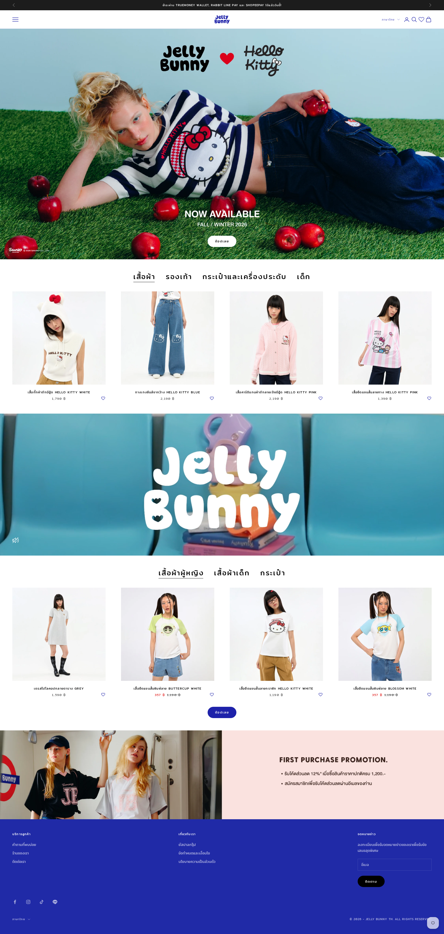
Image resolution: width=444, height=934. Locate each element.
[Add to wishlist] (103, 397)
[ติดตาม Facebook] (14, 901)
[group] (222, 774)
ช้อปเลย (222, 241)
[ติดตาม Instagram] (28, 901)
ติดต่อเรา (19, 861)
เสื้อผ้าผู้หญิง (181, 573)
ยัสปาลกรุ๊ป (187, 844)
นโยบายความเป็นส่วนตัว (197, 861)
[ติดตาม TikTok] (41, 901)
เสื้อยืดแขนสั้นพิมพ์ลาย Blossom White (385, 688)
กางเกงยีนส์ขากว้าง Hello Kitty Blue (167, 392)
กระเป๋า (272, 573)
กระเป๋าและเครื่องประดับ (244, 277)
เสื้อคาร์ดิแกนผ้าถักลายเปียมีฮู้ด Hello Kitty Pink (276, 392)
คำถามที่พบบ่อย (24, 844)
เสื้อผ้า (144, 277)
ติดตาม (371, 881)
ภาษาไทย (388, 19)
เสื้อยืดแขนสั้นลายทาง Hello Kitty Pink (385, 392)
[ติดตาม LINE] (55, 901)
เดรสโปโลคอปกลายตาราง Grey (59, 688)
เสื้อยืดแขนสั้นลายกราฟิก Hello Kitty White (276, 688)
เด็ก (304, 277)
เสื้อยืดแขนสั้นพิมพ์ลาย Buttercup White (167, 688)
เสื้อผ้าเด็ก (232, 573)
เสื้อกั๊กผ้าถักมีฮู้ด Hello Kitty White (59, 392)
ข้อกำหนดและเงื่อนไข (194, 853)
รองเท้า (179, 277)
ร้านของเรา (20, 853)
